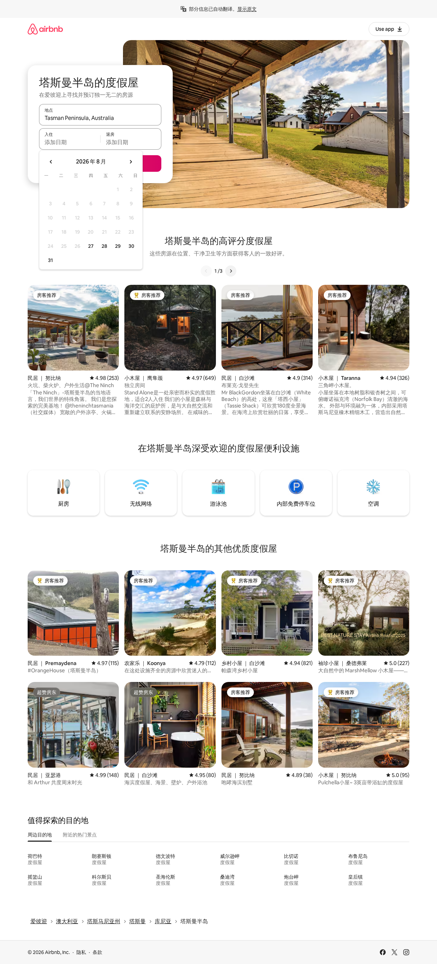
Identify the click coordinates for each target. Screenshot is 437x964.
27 (91, 246)
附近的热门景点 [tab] (80, 835)
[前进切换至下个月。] (131, 162)
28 (104, 246)
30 (131, 246)
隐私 (81, 952)
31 (50, 260)
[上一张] (206, 271)
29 (118, 246)
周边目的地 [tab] (40, 835)
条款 (97, 952)
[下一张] (230, 271)
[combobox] (100, 118)
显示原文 (247, 9)
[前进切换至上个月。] (51, 162)
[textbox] (70, 142)
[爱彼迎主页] (45, 29)
